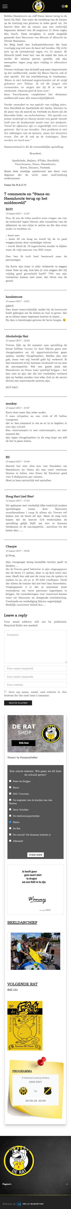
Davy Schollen (21, 809)
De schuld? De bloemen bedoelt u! (32, 834)
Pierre (16, 822)
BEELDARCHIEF (22, 922)
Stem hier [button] (35, 854)
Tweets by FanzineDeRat (22, 757)
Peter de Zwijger (22, 781)
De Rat (16, 828)
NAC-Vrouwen (21, 793)
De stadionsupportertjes (26, 815)
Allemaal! (18, 840)
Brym (16, 787)
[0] (62, 6)
